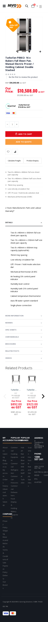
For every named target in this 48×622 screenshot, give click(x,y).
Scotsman (29, 450)
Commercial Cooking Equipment (14, 454)
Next (43, 395)
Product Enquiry (33, 161)
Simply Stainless (29, 479)
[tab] (24, 222)
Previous (5, 395)
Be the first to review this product (23, 77)
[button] (40, 51)
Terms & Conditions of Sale (5, 556)
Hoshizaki (29, 460)
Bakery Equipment (14, 514)
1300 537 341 (38, 458)
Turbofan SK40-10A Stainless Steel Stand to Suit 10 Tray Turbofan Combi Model (32, 390)
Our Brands (5, 585)
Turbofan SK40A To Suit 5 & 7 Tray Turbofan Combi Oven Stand (16, 390)
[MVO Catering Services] (14, 6)
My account (5, 473)
